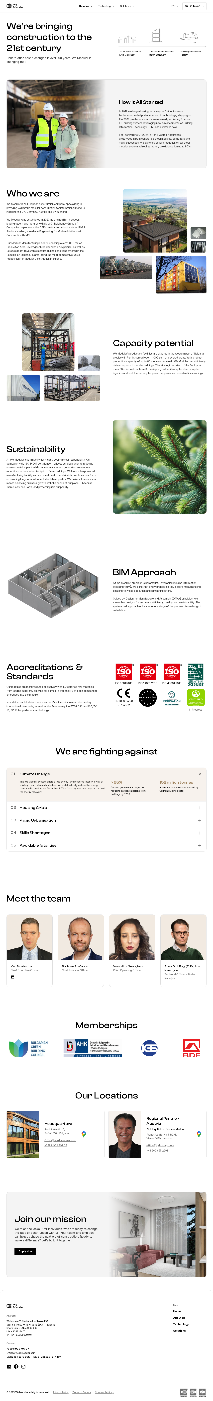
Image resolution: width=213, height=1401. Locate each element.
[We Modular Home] (15, 6)
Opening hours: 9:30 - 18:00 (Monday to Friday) (34, 1357)
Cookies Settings (104, 1392)
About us (84, 6)
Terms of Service (81, 1392)
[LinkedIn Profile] (13, 977)
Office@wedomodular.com (60, 1140)
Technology (104, 6)
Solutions (125, 6)
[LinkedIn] (9, 1366)
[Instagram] (23, 1366)
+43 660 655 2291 (157, 1150)
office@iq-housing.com (160, 1145)
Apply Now (25, 1251)
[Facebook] (16, 1366)
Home (177, 1311)
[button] (86, 6)
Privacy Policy (61, 1392)
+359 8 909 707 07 (55, 1145)
